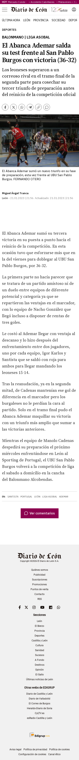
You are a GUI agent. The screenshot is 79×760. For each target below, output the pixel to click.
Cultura (39, 645)
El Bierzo (39, 626)
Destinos (39, 664)
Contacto (39, 594)
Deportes (9, 30)
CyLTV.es (39, 713)
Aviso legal (15, 749)
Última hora (11, 20)
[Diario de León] (39, 9)
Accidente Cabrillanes (43, 1)
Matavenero (64, 1)
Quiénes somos (39, 569)
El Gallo (39, 674)
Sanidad (39, 650)
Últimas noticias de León (39, 679)
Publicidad (39, 574)
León (26, 20)
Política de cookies (59, 749)
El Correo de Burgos (39, 703)
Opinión (39, 669)
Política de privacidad (35, 749)
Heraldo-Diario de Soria (39, 708)
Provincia (40, 20)
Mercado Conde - (18, 1)
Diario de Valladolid (39, 698)
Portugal (26, 496)
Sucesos (39, 655)
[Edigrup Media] (39, 735)
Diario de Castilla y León (39, 693)
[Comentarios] (47, 107)
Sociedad (58, 20)
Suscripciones (39, 579)
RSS (39, 599)
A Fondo (39, 660)
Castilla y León (40, 640)
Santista (12, 496)
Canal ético (54, 754)
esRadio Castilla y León (39, 718)
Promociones (39, 584)
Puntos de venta (39, 589)
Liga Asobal (49, 496)
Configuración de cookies (32, 754)
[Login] (74, 9)
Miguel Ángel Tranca (15, 193)
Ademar (63, 496)
